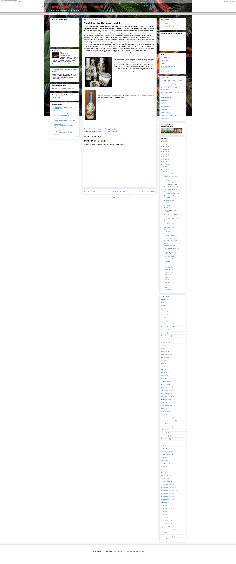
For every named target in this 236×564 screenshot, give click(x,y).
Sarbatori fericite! (169, 200)
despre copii (164, 342)
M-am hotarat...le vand (170, 240)
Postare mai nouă (90, 191)
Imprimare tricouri (166, 106)
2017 (164, 159)
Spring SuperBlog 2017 (168, 493)
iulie (166, 277)
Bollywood (167, 261)
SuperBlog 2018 (165, 521)
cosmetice (164, 333)
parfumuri (164, 433)
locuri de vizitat (165, 411)
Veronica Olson (127, 551)
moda (162, 424)
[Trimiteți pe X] (112, 129)
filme (162, 363)
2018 (164, 156)
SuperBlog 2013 (165, 505)
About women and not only (62, 114)
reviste (163, 460)
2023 (164, 144)
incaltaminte (164, 381)
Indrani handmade (166, 97)
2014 (164, 166)
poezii (162, 445)
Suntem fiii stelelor (169, 256)
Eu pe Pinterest (165, 71)
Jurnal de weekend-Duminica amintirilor (170, 183)
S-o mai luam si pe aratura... (169, 179)
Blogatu (163, 103)
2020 (164, 151)
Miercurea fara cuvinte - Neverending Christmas (171, 192)
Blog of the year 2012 (170, 176)
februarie (167, 289)
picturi (162, 442)
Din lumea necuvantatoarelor (61, 115)
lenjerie (163, 408)
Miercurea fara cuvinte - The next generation (171, 252)
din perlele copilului (166, 354)
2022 (164, 146)
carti (162, 317)
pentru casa (164, 436)
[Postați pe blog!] (111, 129)
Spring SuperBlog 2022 (168, 499)
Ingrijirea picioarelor (166, 393)
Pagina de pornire (119, 191)
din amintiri (92, 131)
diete (162, 348)
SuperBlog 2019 (165, 523)
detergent (164, 345)
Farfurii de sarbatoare (170, 259)
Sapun (163, 466)
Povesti (163, 448)
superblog (164, 502)
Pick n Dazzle (165, 439)
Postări (165, 23)
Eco (162, 360)
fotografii (163, 372)
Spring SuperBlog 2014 (168, 484)
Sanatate (163, 463)
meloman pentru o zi (167, 418)
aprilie (166, 284)
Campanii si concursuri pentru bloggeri (172, 115)
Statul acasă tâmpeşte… (171, 189)
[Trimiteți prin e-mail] (109, 129)
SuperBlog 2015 (165, 511)
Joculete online (165, 112)
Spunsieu (65, 53)
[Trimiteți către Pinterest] (116, 129)
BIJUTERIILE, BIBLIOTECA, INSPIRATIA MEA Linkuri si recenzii (171, 67)
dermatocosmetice (166, 339)
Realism (166, 202)
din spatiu (164, 357)
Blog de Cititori (58, 124)
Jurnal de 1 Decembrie (170, 264)
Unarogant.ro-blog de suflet (169, 85)
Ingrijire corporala (166, 387)
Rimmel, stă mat (169, 227)
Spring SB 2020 (165, 481)
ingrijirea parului (165, 390)
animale (163, 302)
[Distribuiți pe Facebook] (114, 129)
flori (162, 369)
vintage (163, 539)
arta (162, 308)
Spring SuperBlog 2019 (168, 496)
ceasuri (163, 321)
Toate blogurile (165, 118)
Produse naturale (166, 451)
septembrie (168, 272)
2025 (164, 141)
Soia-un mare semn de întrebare (171, 230)
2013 (164, 169)
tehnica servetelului (113, 131)
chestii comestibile (166, 324)
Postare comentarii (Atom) (123, 197)
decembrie (168, 174)
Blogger (141, 551)
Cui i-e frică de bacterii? (171, 187)
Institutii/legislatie (166, 399)
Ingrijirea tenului (165, 396)
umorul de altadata (166, 536)
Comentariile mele (166, 327)
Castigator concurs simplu (171, 218)
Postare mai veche (148, 191)
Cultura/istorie (165, 336)
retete (162, 457)
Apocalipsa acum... (169, 220)
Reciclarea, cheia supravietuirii (169, 224)
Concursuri (164, 330)
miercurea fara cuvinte (167, 420)
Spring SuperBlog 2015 (168, 487)
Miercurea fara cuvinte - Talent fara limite (171, 234)
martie (167, 287)
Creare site (164, 109)
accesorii (163, 299)
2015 (164, 164)
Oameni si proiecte (166, 427)
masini (163, 414)
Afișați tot (76, 136)
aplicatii (163, 305)
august (167, 274)
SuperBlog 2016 (165, 514)
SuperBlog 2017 (165, 517)
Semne (166, 243)
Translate (82, 14)
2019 (164, 154)
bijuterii (163, 314)
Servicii (163, 469)
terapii (163, 533)
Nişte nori (56, 110)
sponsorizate (164, 475)
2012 (164, 172)
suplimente (164, 527)
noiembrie (168, 267)
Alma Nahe (57, 119)
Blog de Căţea (58, 131)
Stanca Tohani (56, 97)
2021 (164, 149)
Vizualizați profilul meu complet (61, 63)
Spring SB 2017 (165, 478)
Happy (166, 207)
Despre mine (164, 60)
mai (166, 282)
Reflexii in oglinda (166, 454)
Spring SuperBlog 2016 (168, 490)
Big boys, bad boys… (170, 245)
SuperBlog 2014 (165, 508)
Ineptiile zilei (164, 384)
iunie (166, 279)
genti (162, 378)
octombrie (168, 269)
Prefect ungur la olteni (170, 238)
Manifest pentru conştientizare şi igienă (64, 120)
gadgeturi (163, 375)
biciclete (163, 311)
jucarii (162, 402)
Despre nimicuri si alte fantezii (76, 7)
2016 (164, 161)
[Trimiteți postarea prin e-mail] (105, 129)
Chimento (167, 205)
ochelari (163, 430)
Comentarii (166, 26)
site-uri (163, 472)
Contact (163, 63)
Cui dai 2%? (164, 100)
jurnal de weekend (101, 131)
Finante (163, 366)
